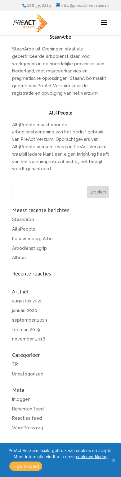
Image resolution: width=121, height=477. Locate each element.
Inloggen (21, 399)
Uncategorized (27, 373)
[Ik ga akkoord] (113, 460)
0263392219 (39, 5)
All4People (60, 113)
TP (15, 364)
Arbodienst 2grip (29, 248)
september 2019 (29, 320)
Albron (19, 257)
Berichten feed (28, 408)
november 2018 (28, 338)
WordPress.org (27, 427)
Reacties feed (27, 418)
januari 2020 (24, 310)
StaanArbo (60, 37)
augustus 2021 (27, 300)
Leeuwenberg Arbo (32, 238)
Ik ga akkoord (25, 466)
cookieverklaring (92, 456)
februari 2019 (26, 329)
